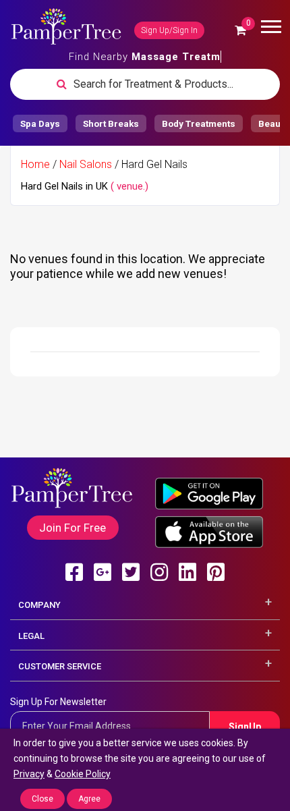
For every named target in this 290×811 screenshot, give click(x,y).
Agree (89, 799)
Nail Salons (85, 164)
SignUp (245, 726)
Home (35, 164)
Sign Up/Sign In (169, 30)
